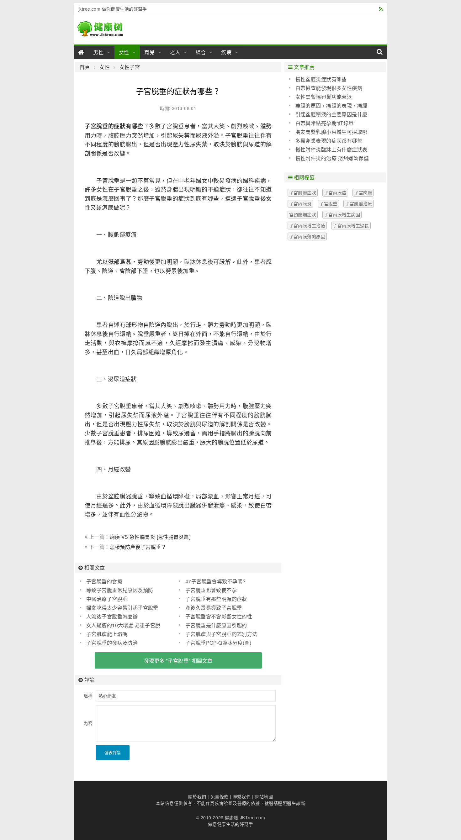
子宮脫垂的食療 (104, 581)
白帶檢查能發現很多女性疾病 (328, 88)
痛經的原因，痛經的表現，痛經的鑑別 (328, 105)
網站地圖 (264, 796)
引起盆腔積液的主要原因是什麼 (331, 114)
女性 (124, 52)
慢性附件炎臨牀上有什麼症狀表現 (328, 149)
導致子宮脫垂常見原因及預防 (119, 590)
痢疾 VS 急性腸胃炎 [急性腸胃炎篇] (150, 536)
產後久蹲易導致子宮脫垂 (213, 607)
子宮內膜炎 (300, 203)
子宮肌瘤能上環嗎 (106, 634)
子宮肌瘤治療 (358, 203)
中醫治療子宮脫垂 (106, 598)
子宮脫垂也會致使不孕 (211, 590)
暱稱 (88, 695)
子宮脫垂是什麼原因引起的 (216, 625)
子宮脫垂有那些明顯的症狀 (216, 598)
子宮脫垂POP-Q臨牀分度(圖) (218, 642)
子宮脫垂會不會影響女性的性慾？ (215, 616)
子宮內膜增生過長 (351, 225)
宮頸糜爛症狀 (302, 214)
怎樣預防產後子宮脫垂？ (138, 546)
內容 (88, 723)
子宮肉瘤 (363, 192)
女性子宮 (129, 67)
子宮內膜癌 (335, 192)
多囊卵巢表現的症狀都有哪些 (328, 140)
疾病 (226, 52)
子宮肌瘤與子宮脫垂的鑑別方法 (221, 634)
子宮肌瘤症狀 (302, 192)
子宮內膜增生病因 (342, 214)
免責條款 (219, 796)
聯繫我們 (242, 796)
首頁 (85, 67)
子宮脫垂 (328, 203)
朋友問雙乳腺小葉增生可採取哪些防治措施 (328, 132)
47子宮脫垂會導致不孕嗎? (215, 581)
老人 (175, 52)
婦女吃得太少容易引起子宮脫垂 (122, 607)
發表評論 (112, 752)
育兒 (149, 52)
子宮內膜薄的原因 (307, 236)
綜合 (201, 52)
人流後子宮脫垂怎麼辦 (112, 616)
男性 (98, 52)
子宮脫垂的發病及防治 (112, 642)
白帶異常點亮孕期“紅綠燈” (325, 123)
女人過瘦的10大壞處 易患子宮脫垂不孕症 (120, 625)
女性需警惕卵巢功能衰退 (323, 96)
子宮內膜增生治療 (307, 225)
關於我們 (197, 796)
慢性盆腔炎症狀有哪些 (321, 79)
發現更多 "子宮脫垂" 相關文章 (178, 660)
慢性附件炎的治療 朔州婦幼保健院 (329, 158)
